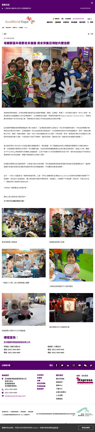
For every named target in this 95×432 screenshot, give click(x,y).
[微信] (85, 365)
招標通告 (59, 399)
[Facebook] (56, 365)
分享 (92, 34)
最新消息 (50, 22)
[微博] (91, 365)
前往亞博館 (68, 19)
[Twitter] (62, 365)
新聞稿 (21, 27)
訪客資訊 (66, 22)
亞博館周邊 (41, 386)
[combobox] (89, 19)
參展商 (39, 378)
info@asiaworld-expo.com (15, 396)
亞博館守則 (5, 412)
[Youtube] (79, 365)
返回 (5, 34)
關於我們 (82, 22)
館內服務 (74, 22)
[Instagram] (74, 365)
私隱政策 (54, 428)
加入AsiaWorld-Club (78, 19)
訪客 (38, 381)
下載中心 (59, 389)
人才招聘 (59, 395)
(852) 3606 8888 (11, 389)
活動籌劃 (58, 22)
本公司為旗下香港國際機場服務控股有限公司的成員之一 (55, 414)
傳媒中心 (15, 27)
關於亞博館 (60, 379)
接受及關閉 (86, 428)
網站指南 (30, 412)
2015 (26, 27)
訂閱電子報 (6, 365)
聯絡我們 (40, 389)
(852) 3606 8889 (11, 392)
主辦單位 (40, 375)
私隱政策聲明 (14, 412)
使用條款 (23, 412)
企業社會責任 (61, 392)
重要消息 (57, 19)
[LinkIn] (68, 365)
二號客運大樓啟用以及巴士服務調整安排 (17, 8)
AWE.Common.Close (92, 3)
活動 (62, 19)
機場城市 (59, 382)
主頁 (3, 27)
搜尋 (91, 22)
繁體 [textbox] (89, 19)
